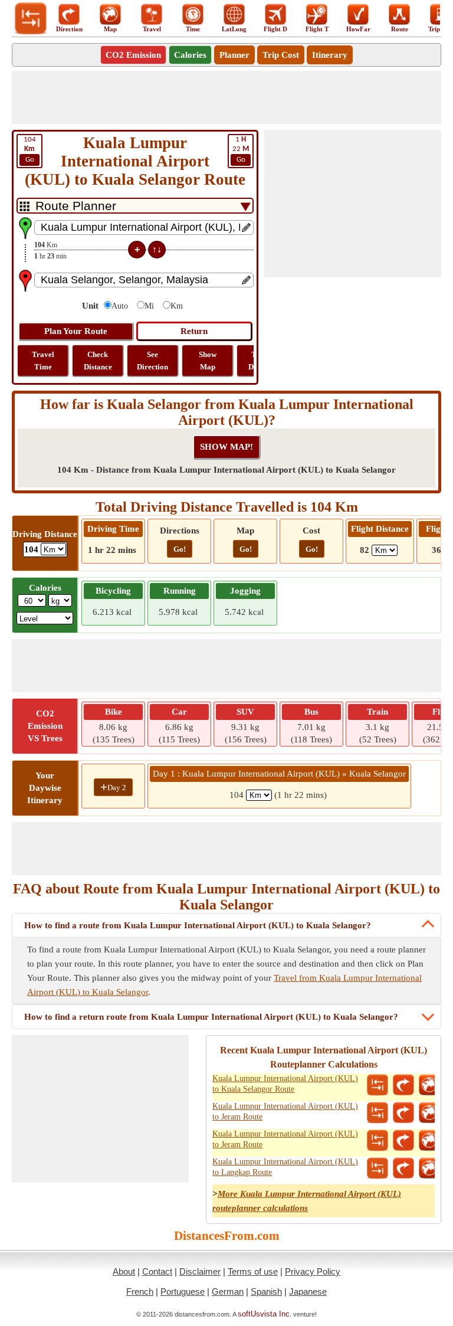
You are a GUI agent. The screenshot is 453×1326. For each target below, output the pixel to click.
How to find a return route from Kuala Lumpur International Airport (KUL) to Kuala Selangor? (211, 1016)
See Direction (152, 360)
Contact (157, 1271)
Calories (190, 55)
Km (176, 306)
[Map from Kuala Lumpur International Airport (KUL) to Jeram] (429, 1113)
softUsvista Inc (264, 1313)
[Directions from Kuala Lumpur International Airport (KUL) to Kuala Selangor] (403, 1085)
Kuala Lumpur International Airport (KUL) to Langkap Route (285, 1167)
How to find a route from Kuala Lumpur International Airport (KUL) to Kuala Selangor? (197, 925)
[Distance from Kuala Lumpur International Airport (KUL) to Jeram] (377, 1113)
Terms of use (253, 1271)
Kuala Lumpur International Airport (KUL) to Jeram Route (285, 1111)
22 (240, 149)
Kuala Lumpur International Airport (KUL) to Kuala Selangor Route (285, 1083)
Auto (119, 306)
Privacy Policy (312, 1271)
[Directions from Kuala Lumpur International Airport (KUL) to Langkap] (403, 1168)
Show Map (207, 360)
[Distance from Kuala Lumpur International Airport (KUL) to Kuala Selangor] (377, 1085)
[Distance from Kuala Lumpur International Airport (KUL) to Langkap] (377, 1168)
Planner (234, 55)
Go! (179, 549)
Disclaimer (200, 1271)
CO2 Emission (133, 55)
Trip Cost (280, 55)
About (124, 1271)
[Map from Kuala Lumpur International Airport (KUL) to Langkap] (429, 1168)
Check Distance (98, 360)
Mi (149, 306)
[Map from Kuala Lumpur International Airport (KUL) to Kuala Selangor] (429, 1085)
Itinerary (329, 55)
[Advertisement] (226, 97)
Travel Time (43, 360)
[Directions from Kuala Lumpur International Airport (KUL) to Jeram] (403, 1113)
